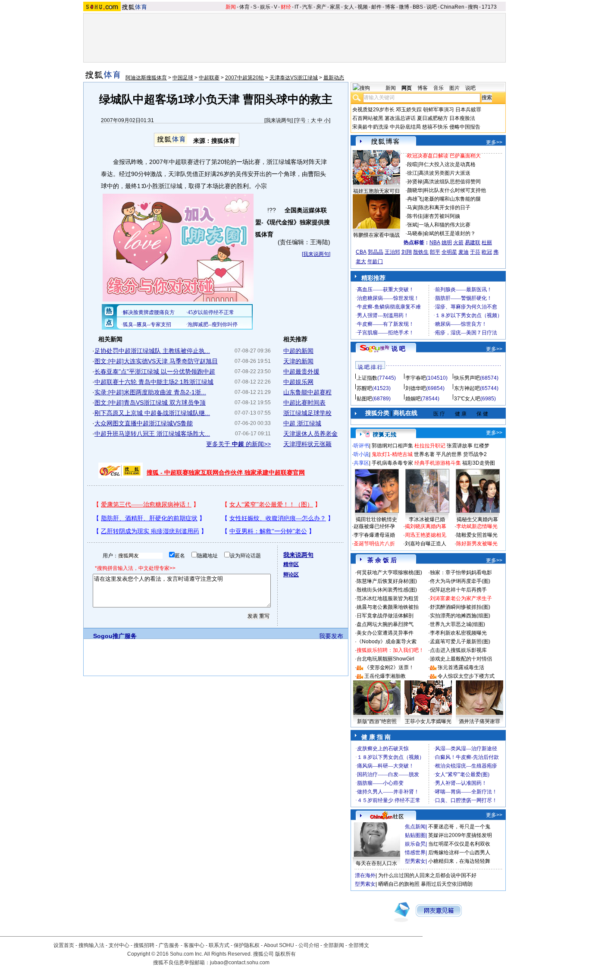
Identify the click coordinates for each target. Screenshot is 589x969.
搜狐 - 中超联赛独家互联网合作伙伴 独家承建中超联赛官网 (226, 472)
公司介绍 (308, 945)
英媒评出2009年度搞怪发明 (460, 835)
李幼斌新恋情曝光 (477, 526)
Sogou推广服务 (115, 635)
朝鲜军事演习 (438, 110)
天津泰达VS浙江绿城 (293, 78)
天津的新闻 (298, 361)
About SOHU (279, 945)
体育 (244, 7)
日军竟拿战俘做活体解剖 (385, 616)
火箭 (458, 242)
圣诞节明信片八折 (374, 544)
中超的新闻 (298, 350)
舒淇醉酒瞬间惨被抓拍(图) (460, 607)
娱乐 (265, 7)
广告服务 (169, 945)
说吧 (431, 7)
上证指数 (367, 378)
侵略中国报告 (464, 127)
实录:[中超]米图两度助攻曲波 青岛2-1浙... (150, 392)
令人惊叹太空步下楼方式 (466, 676)
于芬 (475, 252)
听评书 (361, 446)
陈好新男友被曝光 (477, 544)
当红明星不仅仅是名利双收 (459, 844)
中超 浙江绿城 (302, 423)
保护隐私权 (247, 945)
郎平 (435, 252)
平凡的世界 (449, 454)
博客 (390, 7)
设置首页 (63, 945)
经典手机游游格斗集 (437, 463)
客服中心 (194, 945)
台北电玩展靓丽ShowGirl (385, 659)
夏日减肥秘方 (432, 118)
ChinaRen (452, 7)
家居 (335, 7)
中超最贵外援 (301, 371)
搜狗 (473, 7)
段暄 (412, 164)
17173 (489, 7)
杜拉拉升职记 (429, 446)
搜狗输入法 (91, 945)
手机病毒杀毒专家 (392, 463)
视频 (362, 7)
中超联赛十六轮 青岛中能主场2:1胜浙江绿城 (153, 381)
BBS (418, 7)
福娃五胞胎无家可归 (376, 191)
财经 (286, 7)
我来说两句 (278, 120)
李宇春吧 (415, 378)
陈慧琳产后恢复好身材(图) (387, 581)
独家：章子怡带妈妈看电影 (461, 572)
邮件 (376, 7)
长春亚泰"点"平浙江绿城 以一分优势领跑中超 (154, 371)
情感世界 (415, 852)
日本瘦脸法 (462, 118)
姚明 (447, 242)
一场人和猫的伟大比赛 (444, 225)
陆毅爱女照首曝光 (477, 535)
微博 (404, 7)
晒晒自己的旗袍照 (399, 884)
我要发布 (331, 635)
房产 (321, 7)
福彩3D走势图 (478, 463)
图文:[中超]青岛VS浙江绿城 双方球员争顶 (150, 402)
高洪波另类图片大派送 (444, 173)
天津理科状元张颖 (307, 443)
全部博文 (358, 945)
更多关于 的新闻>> (238, 443)
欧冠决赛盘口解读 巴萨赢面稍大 (444, 156)
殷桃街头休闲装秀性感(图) (387, 590)
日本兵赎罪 (468, 110)
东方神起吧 (467, 388)
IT (296, 7)
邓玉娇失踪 (409, 110)
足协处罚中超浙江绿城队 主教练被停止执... (152, 350)
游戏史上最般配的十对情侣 (461, 659)
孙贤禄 (415, 182)
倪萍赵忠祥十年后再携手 (458, 590)
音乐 (438, 88)
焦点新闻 (415, 827)
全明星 (449, 252)
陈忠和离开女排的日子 (444, 207)
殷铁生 (421, 252)
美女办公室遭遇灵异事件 (385, 633)
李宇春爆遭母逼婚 (374, 535)
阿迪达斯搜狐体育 (146, 78)
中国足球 (182, 78)
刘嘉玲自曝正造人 (425, 544)
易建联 (472, 242)
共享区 (361, 463)
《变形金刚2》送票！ (389, 667)
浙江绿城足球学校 (307, 412)
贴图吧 (364, 399)
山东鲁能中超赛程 (307, 392)
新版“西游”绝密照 (377, 721)
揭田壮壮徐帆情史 (376, 519)
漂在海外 (365, 875)
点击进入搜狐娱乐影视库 (458, 650)
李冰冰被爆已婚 (427, 519)
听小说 (361, 454)
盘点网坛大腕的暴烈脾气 (385, 624)
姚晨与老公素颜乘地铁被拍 (388, 607)
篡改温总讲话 (400, 118)
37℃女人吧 (467, 399)
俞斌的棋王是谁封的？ (450, 233)
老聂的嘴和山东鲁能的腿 (452, 199)
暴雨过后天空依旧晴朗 (447, 884)
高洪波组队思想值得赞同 (452, 182)
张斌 (412, 225)
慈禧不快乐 (435, 127)
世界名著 (424, 454)
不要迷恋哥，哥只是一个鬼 (459, 827)
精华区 (291, 564)
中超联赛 (209, 78)
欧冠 (487, 252)
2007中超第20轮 (244, 78)
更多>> (494, 142)
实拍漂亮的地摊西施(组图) (460, 616)
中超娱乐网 (298, 381)
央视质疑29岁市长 (373, 110)
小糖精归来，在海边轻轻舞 (459, 861)
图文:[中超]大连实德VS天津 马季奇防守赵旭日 (156, 361)
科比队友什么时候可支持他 (455, 190)
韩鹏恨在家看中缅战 (376, 235)
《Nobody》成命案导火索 (387, 642)
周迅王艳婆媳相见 (425, 535)
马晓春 (415, 233)
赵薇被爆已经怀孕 (374, 526)
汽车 (307, 7)
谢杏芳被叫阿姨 (442, 216)
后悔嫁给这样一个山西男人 (459, 852)
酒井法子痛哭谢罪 (479, 721)
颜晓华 (415, 190)
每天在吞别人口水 (376, 863)
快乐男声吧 (467, 378)
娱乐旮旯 (415, 844)
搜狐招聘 (144, 945)
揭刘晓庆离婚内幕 (425, 526)
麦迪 (463, 252)
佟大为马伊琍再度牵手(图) (460, 581)
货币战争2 (475, 454)
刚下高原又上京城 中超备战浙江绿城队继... (152, 412)
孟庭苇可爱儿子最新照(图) (460, 642)
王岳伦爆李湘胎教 (385, 676)
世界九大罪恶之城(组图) (457, 624)
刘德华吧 (415, 388)
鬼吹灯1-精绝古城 (392, 454)
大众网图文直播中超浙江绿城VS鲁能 (143, 423)
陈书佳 (415, 216)
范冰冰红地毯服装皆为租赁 (388, 598)
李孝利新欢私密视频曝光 (458, 633)
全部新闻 (333, 945)
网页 (406, 88)
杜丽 (487, 242)
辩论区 (291, 575)
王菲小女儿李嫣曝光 (428, 721)
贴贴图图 (415, 835)
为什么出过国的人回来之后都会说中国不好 (427, 875)
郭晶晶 (375, 252)
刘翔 (406, 252)
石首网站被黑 (367, 118)
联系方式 (219, 945)
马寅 (412, 207)
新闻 (231, 7)
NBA (434, 242)
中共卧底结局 (405, 127)
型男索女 (415, 861)
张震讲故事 (460, 446)
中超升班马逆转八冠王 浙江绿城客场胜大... (152, 433)
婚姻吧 (413, 399)
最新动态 (333, 78)
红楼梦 (481, 446)
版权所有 (285, 954)
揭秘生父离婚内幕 (477, 519)
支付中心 (119, 945)
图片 (454, 88)
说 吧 (398, 348)
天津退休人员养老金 (310, 433)
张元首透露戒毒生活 (461, 667)
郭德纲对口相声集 (392, 446)
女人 (349, 7)
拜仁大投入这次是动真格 (447, 164)
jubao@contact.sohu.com (239, 963)
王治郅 (392, 252)
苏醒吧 (364, 388)
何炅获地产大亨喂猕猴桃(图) (389, 572)
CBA (361, 252)
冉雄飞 (415, 199)
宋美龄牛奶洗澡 (370, 127)
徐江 (412, 173)
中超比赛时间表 (304, 402)
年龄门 (375, 261)
